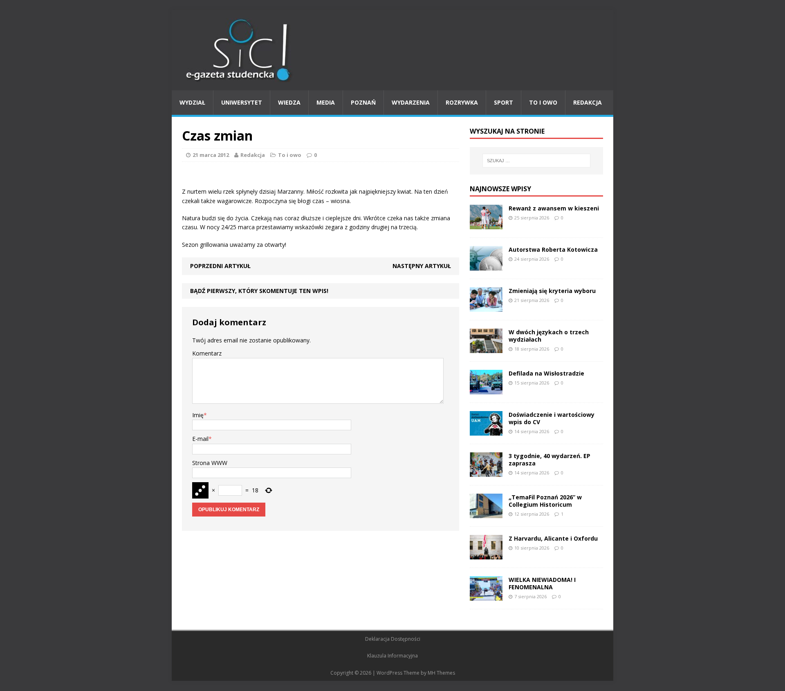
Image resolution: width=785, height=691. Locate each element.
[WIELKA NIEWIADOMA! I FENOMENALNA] (486, 595)
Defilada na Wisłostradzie (546, 373)
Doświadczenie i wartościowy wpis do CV (551, 418)
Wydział (192, 102)
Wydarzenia (411, 102)
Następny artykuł (421, 266)
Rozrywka (462, 102)
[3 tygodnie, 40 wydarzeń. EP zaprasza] (486, 472)
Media (325, 102)
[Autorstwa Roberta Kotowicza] (486, 265)
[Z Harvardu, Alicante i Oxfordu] (486, 554)
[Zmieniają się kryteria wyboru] (486, 307)
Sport (503, 102)
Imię (198, 415)
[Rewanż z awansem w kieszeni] (486, 224)
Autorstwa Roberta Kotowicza (553, 249)
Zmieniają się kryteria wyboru (552, 291)
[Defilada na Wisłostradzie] (486, 389)
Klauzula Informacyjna (392, 655)
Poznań (363, 102)
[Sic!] (392, 50)
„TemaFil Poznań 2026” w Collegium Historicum (545, 500)
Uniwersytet (241, 102)
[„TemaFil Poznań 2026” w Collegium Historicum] (486, 513)
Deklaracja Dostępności (392, 638)
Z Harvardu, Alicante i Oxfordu (553, 538)
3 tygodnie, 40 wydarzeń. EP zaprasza (549, 459)
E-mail (200, 439)
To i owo (543, 102)
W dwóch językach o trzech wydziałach (549, 335)
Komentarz (207, 353)
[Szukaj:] (536, 161)
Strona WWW (209, 463)
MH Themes (441, 672)
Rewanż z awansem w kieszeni (554, 208)
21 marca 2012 (211, 155)
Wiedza (289, 102)
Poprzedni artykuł (220, 266)
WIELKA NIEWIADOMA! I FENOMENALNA (542, 583)
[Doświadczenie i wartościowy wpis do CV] (486, 430)
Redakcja (587, 102)
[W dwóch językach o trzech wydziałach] (486, 348)
